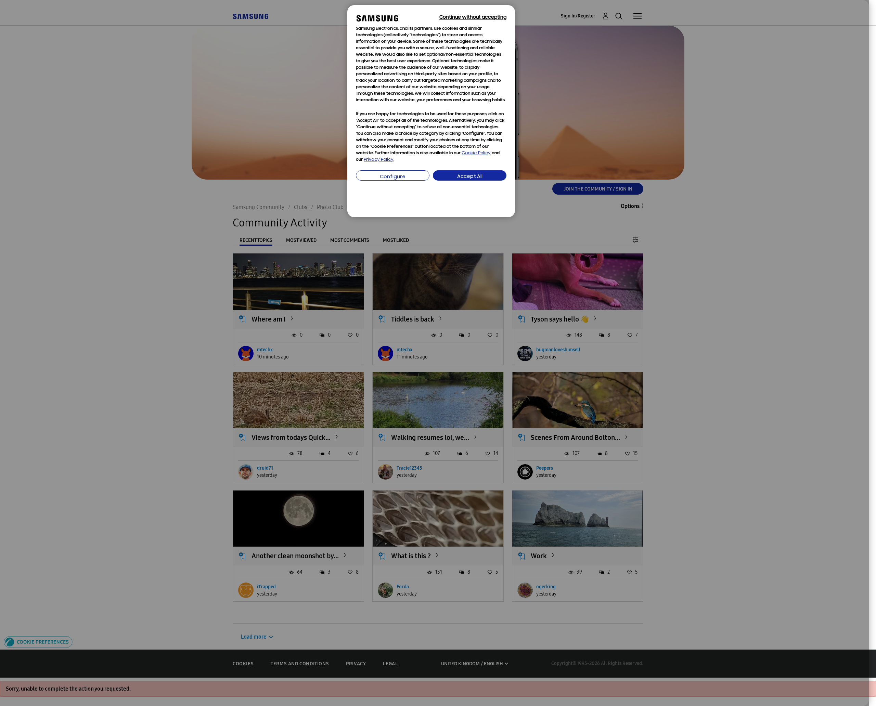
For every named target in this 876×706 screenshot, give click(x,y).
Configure (392, 177)
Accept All (469, 176)
